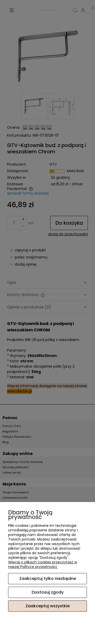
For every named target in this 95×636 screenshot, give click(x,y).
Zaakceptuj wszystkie (48, 606)
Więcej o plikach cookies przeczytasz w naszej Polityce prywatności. (42, 564)
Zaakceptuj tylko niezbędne (47, 578)
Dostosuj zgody (48, 592)
